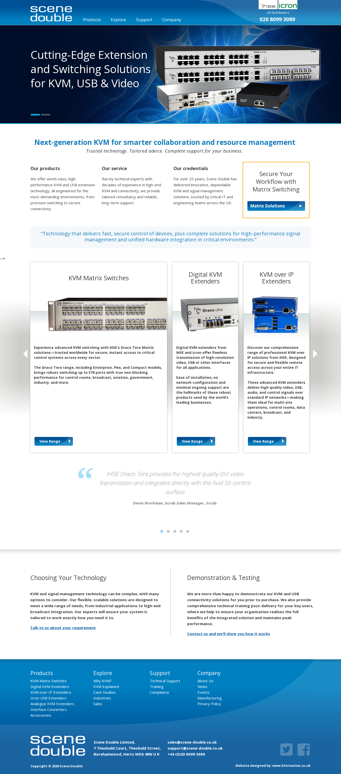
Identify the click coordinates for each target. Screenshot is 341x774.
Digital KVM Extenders (49, 686)
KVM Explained (106, 686)
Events (203, 692)
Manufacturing (209, 697)
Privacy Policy (209, 703)
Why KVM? (102, 680)
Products (92, 19)
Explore (118, 19)
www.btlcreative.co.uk (291, 765)
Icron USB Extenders (48, 697)
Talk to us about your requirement (63, 627)
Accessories (40, 715)
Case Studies (104, 692)
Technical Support (165, 680)
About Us (205, 680)
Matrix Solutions (267, 205)
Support (144, 19)
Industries (102, 697)
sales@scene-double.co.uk (192, 742)
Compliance (159, 692)
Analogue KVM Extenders (52, 703)
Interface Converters (48, 709)
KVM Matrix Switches (48, 680)
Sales (97, 703)
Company (171, 19)
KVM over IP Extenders (50, 692)
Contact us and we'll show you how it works (228, 633)
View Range (49, 441)
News (202, 686)
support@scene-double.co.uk (195, 748)
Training (157, 686)
